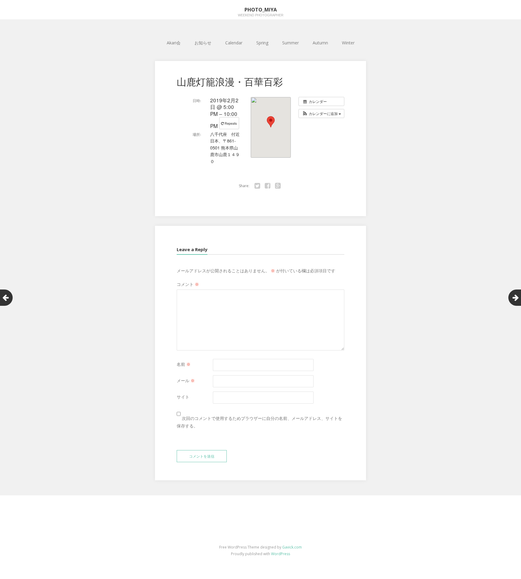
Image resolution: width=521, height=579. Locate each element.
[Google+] (277, 186)
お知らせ (202, 43)
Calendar (233, 43)
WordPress (280, 553)
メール (186, 380)
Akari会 (174, 43)
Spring (262, 43)
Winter (348, 43)
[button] (321, 113)
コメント (188, 284)
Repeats (231, 123)
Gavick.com (292, 547)
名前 (184, 364)
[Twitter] (257, 186)
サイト (183, 397)
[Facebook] (267, 186)
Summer (290, 43)
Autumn (320, 43)
